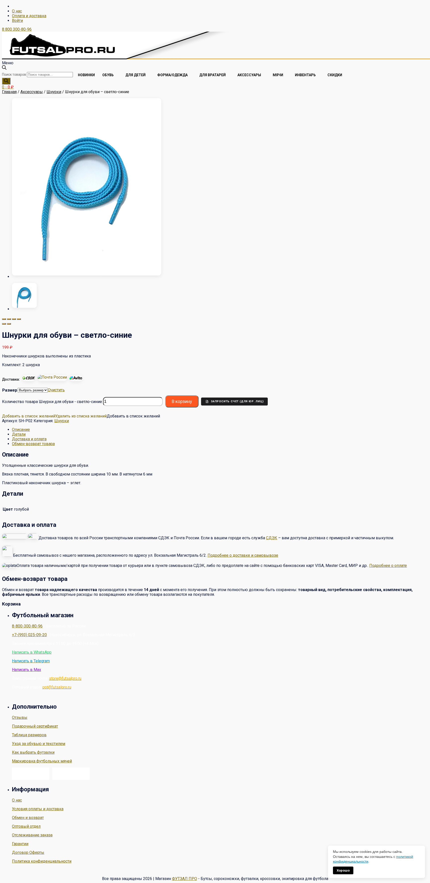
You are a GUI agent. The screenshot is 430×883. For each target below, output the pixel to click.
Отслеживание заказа (32, 835)
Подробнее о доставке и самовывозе (243, 555)
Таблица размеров (29, 735)
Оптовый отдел (26, 826)
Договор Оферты (28, 852)
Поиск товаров (14, 74)
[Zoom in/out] (19, 319)
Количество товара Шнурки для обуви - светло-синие (52, 401)
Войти (17, 20)
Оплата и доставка (29, 15)
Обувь (108, 75)
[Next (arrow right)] (9, 324)
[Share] (9, 319)
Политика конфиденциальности (41, 861)
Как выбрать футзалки (33, 752)
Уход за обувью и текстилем (38, 743)
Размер (9, 390)
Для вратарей (212, 75)
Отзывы (19, 717)
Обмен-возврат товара (33, 443)
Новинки (86, 75)
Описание (21, 429)
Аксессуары (249, 75)
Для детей (135, 75)
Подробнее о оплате (388, 565)
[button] (54, 416)
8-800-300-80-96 (27, 626)
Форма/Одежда (172, 75)
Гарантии (20, 843)
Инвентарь (305, 75)
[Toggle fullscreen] (14, 319)
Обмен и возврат (28, 817)
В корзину (182, 401)
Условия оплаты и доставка (37, 809)
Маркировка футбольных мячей (42, 761)
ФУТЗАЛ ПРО (184, 878)
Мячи (278, 75)
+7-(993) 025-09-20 (29, 634)
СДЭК (271, 538)
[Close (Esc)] (4, 319)
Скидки (334, 75)
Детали (19, 434)
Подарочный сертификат (35, 726)
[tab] (220, 429)
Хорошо (343, 870)
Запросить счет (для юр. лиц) (237, 401)
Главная (9, 91)
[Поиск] (6, 81)
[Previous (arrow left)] (4, 324)
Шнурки (54, 91)
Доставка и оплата (29, 439)
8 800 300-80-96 (17, 29)
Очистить (56, 390)
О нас (17, 11)
